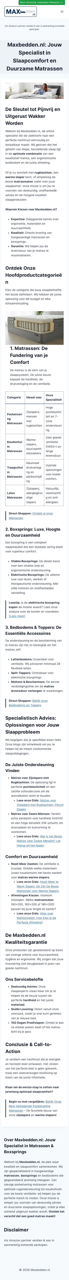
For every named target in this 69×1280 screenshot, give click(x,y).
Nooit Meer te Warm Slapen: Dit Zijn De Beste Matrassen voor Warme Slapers (38, 886)
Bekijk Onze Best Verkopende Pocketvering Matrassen (35, 1106)
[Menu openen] (62, 11)
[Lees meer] (17, 616)
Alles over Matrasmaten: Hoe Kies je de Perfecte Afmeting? (36, 918)
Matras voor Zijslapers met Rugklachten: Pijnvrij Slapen (40, 805)
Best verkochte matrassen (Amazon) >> (41, 2)
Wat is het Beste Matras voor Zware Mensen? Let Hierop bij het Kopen (39, 841)
